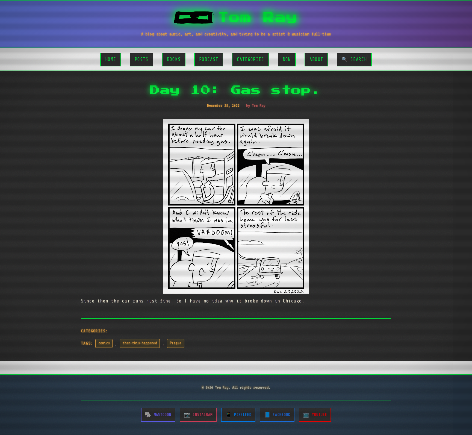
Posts (141, 59)
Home (110, 59)
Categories (250, 59)
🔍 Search (354, 59)
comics (104, 343)
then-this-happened (140, 343)
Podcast (208, 59)
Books (174, 59)
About (316, 59)
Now (287, 59)
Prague (175, 343)
